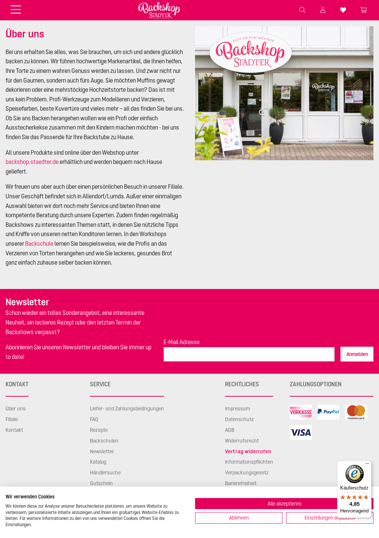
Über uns (16, 408)
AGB (229, 430)
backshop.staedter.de (32, 161)
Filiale (12, 419)
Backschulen (104, 441)
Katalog (98, 462)
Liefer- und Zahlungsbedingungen (127, 408)
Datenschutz (239, 419)
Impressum (237, 408)
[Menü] (367, 465)
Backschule (39, 243)
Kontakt (14, 430)
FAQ (94, 419)
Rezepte (99, 430)
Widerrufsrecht (242, 441)
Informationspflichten (249, 462)
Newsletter (102, 451)
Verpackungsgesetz (247, 472)
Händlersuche (105, 472)
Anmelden (357, 354)
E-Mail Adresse (181, 342)
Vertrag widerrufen (248, 451)
